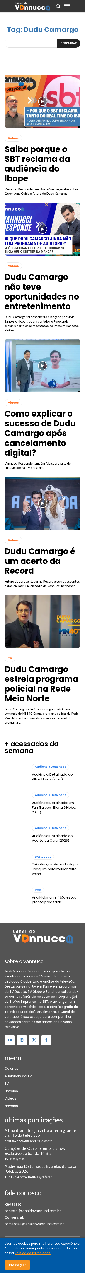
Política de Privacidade (33, 1253)
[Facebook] (46, 1040)
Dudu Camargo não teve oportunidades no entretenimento (42, 291)
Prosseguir (17, 1265)
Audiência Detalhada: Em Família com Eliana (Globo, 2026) (54, 807)
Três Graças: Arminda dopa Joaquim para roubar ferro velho (55, 869)
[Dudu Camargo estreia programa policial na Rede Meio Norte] (42, 621)
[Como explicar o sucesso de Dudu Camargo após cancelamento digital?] (42, 365)
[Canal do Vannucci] (42, 937)
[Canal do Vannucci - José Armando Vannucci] (32, 6)
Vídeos (13, 138)
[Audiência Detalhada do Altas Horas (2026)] (16, 772)
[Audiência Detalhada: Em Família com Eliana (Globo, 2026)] (16, 803)
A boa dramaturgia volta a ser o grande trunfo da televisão (40, 1133)
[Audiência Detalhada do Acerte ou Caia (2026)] (16, 834)
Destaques (43, 856)
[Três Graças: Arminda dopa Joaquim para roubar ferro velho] (16, 865)
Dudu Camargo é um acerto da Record (40, 561)
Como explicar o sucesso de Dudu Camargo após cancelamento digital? (40, 433)
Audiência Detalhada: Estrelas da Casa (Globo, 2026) (40, 1169)
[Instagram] (22, 1040)
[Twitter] (34, 1040)
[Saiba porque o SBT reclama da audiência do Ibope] (42, 101)
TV (10, 658)
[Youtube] (10, 1040)
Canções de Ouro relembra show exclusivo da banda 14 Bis (35, 1151)
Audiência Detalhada (50, 766)
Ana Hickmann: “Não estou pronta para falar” (54, 899)
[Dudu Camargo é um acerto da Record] (42, 503)
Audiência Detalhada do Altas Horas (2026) (52, 777)
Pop (38, 889)
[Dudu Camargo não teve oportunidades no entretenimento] (42, 229)
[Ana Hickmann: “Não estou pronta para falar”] (16, 895)
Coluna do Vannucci (20, 1141)
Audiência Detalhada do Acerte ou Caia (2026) (52, 838)
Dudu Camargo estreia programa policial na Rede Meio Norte (41, 684)
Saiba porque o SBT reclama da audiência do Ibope (37, 164)
